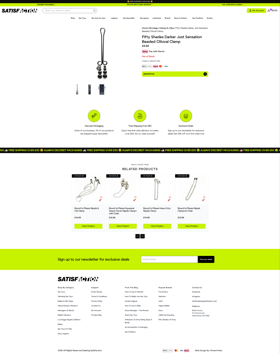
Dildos (60, 324)
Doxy (161, 310)
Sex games (144, 18)
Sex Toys (82, 18)
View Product (88, 226)
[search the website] (94, 10)
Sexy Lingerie (63, 334)
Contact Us (95, 306)
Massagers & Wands (66, 310)
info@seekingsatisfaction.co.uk (204, 301)
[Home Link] (19, 11)
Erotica (210, 18)
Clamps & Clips (166, 28)
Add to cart (199, 348)
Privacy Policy (96, 301)
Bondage (153, 28)
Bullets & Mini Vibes (65, 301)
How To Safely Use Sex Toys (136, 296)
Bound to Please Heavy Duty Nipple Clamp (157, 209)
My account (96, 310)
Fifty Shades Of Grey (167, 320)
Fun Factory (163, 292)
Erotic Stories (96, 292)
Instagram (196, 296)
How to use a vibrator (134, 292)
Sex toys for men (98, 18)
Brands (167, 18)
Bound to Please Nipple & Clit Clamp (86, 209)
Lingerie (114, 18)
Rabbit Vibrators (64, 315)
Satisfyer (162, 296)
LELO (161, 301)
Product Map (96, 315)
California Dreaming (166, 315)
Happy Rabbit (164, 306)
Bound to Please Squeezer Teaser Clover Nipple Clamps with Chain (123, 211)
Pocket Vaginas (131, 301)
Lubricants (157, 18)
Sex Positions (197, 18)
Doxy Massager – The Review (137, 310)
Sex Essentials (128, 18)
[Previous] (137, 236)
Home (145, 28)
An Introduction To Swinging (136, 327)
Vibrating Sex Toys (65, 296)
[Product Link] (88, 189)
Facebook (196, 292)
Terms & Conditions (99, 296)
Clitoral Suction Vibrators (68, 306)
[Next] (142, 236)
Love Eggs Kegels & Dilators (69, 320)
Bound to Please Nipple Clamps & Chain (189, 209)
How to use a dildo (133, 306)
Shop (73, 18)
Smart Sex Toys (131, 315)
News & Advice (180, 18)
